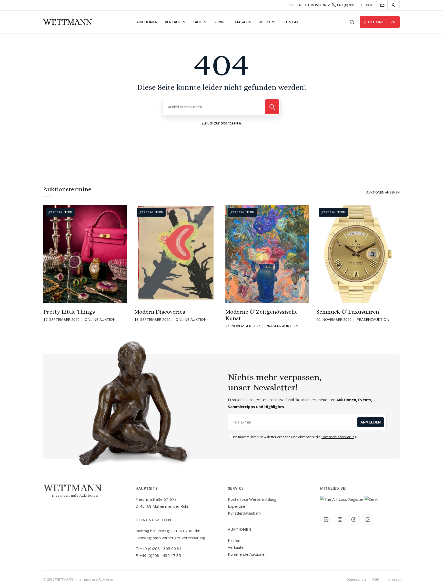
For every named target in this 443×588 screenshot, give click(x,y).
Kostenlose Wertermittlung (252, 499)
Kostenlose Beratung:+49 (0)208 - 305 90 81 (331, 5)
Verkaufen (175, 22)
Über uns (267, 22)
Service (221, 22)
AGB (375, 579)
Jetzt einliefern (380, 22)
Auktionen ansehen (383, 192)
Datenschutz (356, 579)
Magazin (243, 22)
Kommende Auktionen (247, 554)
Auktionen (147, 22)
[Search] (272, 106)
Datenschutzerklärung (338, 437)
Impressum (393, 579)
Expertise (236, 506)
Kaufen (199, 22)
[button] (46, 253)
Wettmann (67, 22)
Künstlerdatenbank (244, 513)
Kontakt (292, 22)
